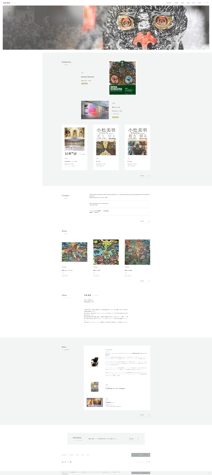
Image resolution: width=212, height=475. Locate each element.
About (82, 454)
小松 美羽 (9, 3)
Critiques (72, 454)
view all (142, 175)
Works (77, 454)
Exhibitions (64, 454)
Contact (141, 455)
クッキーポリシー (65, 473)
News (88, 454)
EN (205, 2)
